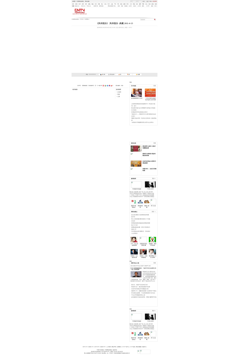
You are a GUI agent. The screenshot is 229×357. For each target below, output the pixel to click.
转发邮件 (91, 85)
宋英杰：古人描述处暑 (134, 256)
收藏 (138, 74)
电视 (73, 6)
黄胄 (134, 266)
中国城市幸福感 (136, 189)
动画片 (134, 6)
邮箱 (153, 4)
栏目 (155, 6)
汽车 (118, 4)
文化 (105, 4)
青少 (102, 4)
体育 (83, 4)
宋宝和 (133, 221)
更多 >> (154, 211)
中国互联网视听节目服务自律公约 (122, 353)
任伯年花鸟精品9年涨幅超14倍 (139, 289)
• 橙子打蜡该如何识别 (136, 193)
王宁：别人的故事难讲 (134, 244)
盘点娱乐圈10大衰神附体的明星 (140, 215)
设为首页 (155, 1)
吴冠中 (142, 266)
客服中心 (144, 346)
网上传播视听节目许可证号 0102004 (92, 353)
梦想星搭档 (140, 206)
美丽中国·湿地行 (133, 206)
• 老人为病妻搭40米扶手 (136, 196)
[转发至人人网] (107, 85)
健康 (124, 4)
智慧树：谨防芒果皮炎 (152, 244)
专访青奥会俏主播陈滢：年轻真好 (140, 231)
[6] (92, 74)
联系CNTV (103, 346)
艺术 (109, 4)
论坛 (146, 4)
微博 (140, 4)
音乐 (96, 4)
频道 (152, 6)
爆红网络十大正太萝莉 (152, 256)
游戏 (156, 4)
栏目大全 (83, 6)
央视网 (73, 1)
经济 (80, 4)
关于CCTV (85, 346)
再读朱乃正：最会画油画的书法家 (140, 286)
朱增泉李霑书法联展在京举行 (139, 112)
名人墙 (146, 192)
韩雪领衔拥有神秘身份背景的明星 (140, 223)
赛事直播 (101, 6)
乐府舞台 (87, 19)
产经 (115, 4)
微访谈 (131, 192)
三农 (131, 4)
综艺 (86, 4)
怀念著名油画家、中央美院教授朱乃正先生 (143, 293)
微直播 (136, 192)
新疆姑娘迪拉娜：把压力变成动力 (140, 227)
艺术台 (81, 19)
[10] (95, 74)
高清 (119, 6)
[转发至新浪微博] (111, 85)
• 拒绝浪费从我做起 (148, 196)
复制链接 (85, 85)
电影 (122, 6)
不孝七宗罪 (150, 189)
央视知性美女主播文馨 (143, 244)
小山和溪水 (134, 233)
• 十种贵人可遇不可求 (136, 195)
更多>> (154, 178)
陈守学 (133, 217)
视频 (118, 94)
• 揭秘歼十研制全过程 (148, 193)
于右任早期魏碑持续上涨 (138, 295)
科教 (99, 4)
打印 (79, 85)
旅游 (121, 4)
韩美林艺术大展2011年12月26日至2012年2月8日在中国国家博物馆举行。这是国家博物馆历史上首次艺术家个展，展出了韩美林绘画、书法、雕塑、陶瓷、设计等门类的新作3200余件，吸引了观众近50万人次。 (143, 276)
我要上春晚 (146, 206)
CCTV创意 (132, 346)
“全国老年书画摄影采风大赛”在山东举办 (142, 122)
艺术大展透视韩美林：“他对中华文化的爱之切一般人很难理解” (143, 268)
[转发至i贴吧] (109, 85)
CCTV (147, 6)
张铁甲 (146, 266)
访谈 (149, 4)
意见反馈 (111, 74)
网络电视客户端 (111, 6)
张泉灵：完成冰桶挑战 (143, 256)
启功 (131, 266)
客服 (150, 1)
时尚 (127, 4)
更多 (155, 85)
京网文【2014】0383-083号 (116, 351)
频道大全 (77, 6)
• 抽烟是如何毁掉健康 (148, 195)
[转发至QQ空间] (105, 85)
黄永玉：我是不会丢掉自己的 (139, 284)
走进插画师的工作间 (136, 98)
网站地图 (87, 1)
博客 (143, 4)
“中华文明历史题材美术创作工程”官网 (150, 99)
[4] (91, 74)
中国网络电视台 (80, 1)
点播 (118, 96)
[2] (89, 74)
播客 (143, 6)
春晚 (89, 4)
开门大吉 (153, 205)
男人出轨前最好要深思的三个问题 (140, 219)
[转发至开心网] (103, 85)
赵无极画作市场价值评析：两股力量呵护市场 (143, 297)
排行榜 (103, 74)
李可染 (138, 266)
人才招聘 (108, 346)
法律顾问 (119, 346)
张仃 (149, 266)
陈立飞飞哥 (134, 225)
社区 (137, 4)
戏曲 (92, 4)
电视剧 (126, 6)
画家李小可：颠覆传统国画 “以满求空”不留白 (143, 291)
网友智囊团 (138, 346)
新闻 (76, 4)
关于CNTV (97, 346)
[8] (93, 74)
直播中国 (96, 6)
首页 (73, 4)
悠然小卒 (133, 229)
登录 (144, 1)
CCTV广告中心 (125, 346)
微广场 (141, 192)
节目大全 (89, 6)
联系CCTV (91, 346)
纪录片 (130, 6)
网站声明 (114, 346)
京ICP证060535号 (105, 351)
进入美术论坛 (120, 27)
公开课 (139, 6)
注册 (147, 1)
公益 (112, 4)
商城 (134, 4)
